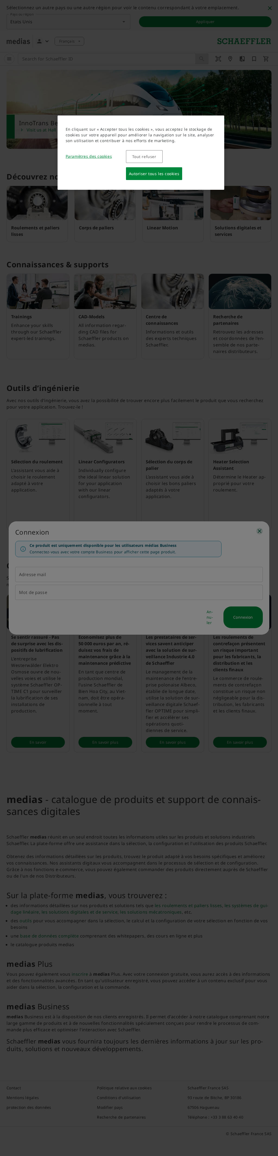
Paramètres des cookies (89, 156)
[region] (141, 152)
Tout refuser (144, 156)
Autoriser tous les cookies (154, 173)
